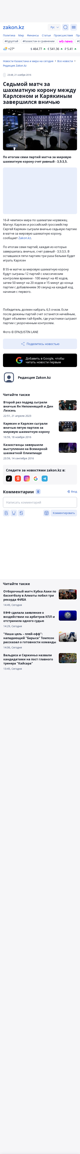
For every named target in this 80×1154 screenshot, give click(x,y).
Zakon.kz (24, 238)
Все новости (65, 61)
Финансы (33, 35)
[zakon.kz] (13, 27)
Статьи (46, 35)
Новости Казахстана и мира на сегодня (28, 61)
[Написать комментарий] (40, 502)
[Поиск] (65, 27)
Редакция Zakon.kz (15, 65)
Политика (9, 35)
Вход (74, 491)
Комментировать (64, 513)
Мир (21, 35)
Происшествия (63, 35)
